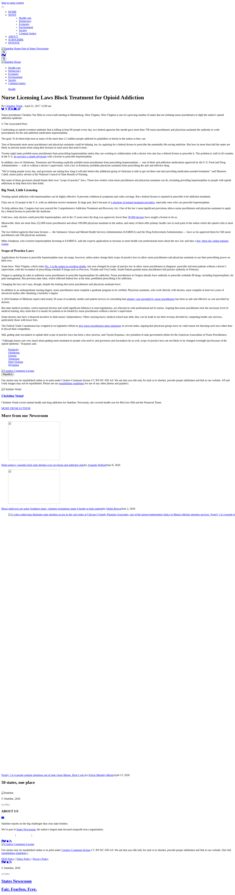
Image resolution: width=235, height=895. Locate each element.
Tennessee (13, 358)
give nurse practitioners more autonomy (100, 325)
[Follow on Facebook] (2, 55)
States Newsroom (25, 829)
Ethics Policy (24, 835)
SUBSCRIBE (16, 39)
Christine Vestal (13, 106)
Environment (26, 27)
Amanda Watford (97, 465)
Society (23, 30)
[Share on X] (6, 109)
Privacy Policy (41, 835)
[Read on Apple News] (8, 841)
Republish (8, 374)
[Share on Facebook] (9, 109)
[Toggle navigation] (2, 6)
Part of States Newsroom (35, 48)
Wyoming (13, 365)
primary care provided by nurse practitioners (151, 299)
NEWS (12, 14)
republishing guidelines (71, 383)
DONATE (14, 42)
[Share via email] (15, 109)
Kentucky (13, 349)
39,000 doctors (136, 217)
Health (11, 89)
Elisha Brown (113, 508)
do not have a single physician (30, 156)
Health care (25, 18)
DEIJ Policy (8, 835)
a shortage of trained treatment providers (132, 202)
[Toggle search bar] (3, 52)
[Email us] (2, 817)
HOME (12, 11)
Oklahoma (14, 352)
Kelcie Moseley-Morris (101, 775)
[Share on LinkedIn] (12, 109)
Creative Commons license (75, 850)
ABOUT (13, 36)
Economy (24, 24)
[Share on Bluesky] (3, 109)
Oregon (12, 355)
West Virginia (15, 361)
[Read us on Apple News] (8, 862)
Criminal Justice (27, 33)
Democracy (25, 21)
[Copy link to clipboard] (19, 109)
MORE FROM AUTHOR (15, 408)
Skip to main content (12, 2)
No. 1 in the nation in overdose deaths (65, 266)
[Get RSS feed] (10, 841)
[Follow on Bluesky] (4, 55)
